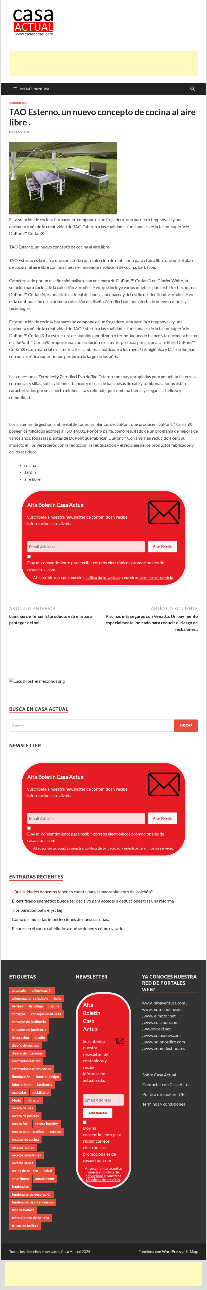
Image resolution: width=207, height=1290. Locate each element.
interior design (47, 1077)
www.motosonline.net (162, 1009)
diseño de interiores (27, 1053)
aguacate (19, 990)
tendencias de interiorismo (33, 1202)
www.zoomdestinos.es (164, 1048)
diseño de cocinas (25, 1045)
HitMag (190, 1251)
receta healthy (46, 1124)
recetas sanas (22, 1163)
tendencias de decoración (31, 1194)
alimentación (42, 990)
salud (48, 1171)
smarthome (21, 1178)
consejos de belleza (46, 1014)
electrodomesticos (26, 1061)
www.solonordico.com (164, 1041)
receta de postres (25, 1116)
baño (57, 998)
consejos (18, 1014)
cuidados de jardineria (29, 1029)
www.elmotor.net (160, 1015)
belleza (17, 1006)
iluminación (21, 1077)
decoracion (20, 1037)
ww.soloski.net (157, 1028)
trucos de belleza (25, 1225)
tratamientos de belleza (30, 1218)
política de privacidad (102, 577)
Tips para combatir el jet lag (37, 910)
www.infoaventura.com (164, 1002)
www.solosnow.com (162, 1035)
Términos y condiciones (163, 1103)
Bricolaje (36, 1006)
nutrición (33, 1100)
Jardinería (18, 103)
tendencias (20, 1186)
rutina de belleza (25, 1171)
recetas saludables (26, 1155)
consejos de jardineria (29, 1022)
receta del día (22, 1108)
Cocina (54, 1006)
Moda (16, 1100)
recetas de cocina (25, 1139)
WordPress (171, 1251)
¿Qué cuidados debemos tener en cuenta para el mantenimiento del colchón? (82, 891)
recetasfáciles (23, 1147)
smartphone (44, 1178)
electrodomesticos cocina (31, 1069)
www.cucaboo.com (161, 1022)
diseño (39, 1037)
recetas (55, 1131)
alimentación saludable (30, 998)
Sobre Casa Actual (159, 1074)
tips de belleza (23, 1210)
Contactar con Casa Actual (167, 1084)
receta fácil (21, 1124)
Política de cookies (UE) (164, 1094)
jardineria (44, 1084)
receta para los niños (28, 1131)
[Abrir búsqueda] (192, 89)
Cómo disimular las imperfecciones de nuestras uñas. (60, 919)
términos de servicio (156, 577)
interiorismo (21, 1084)
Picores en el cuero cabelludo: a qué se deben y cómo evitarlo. (68, 928)
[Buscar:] (103, 725)
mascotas (19, 1092)
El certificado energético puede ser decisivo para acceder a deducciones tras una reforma (93, 900)
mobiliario (40, 1092)
